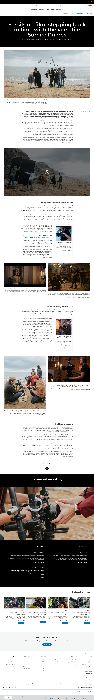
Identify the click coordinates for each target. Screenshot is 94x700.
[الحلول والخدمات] (30, 9)
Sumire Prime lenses (46, 117)
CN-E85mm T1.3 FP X (38, 567)
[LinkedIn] (9, 687)
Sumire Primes (53, 427)
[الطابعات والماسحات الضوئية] (38, 9)
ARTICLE (47, 20)
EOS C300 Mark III (66, 386)
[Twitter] (6, 687)
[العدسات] (50, 9)
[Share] (47, 468)
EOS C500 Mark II (76, 386)
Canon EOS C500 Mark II (64, 434)
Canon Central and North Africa (84, 687)
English (49, 1)
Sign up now (47, 644)
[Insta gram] (12, 687)
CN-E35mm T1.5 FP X (38, 553)
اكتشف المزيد (43, 621)
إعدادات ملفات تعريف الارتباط (21, 684)
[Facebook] (15, 687)
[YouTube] (3, 687)
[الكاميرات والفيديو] (55, 9)
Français (45, 1)
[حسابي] (3, 6)
